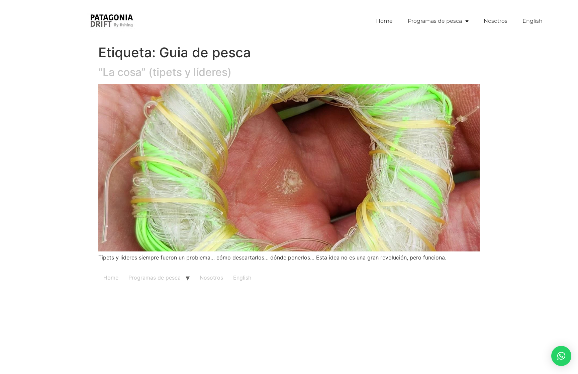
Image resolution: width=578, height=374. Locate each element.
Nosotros (495, 21)
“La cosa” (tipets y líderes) (164, 72)
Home (384, 21)
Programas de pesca (435, 21)
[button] (561, 356)
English (532, 21)
